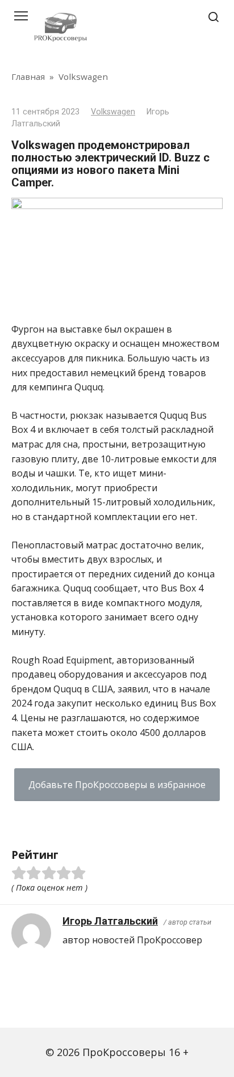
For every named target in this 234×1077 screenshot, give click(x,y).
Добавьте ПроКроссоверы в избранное (117, 784)
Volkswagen (113, 112)
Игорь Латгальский (110, 921)
